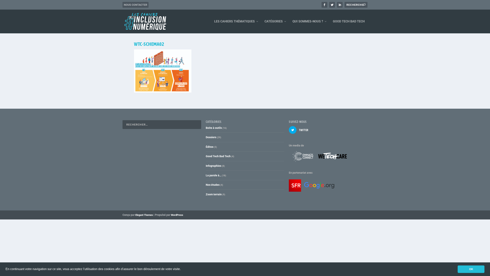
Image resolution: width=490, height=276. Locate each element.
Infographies (213, 165)
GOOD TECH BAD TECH (349, 21)
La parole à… (213, 175)
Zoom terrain (214, 194)
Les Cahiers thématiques (234, 21)
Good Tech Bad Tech (218, 156)
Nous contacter (135, 4)
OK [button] (471, 269)
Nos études (213, 184)
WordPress (177, 215)
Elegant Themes (144, 215)
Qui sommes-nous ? (307, 21)
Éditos (209, 146)
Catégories (274, 21)
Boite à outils (214, 127)
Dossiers (211, 137)
